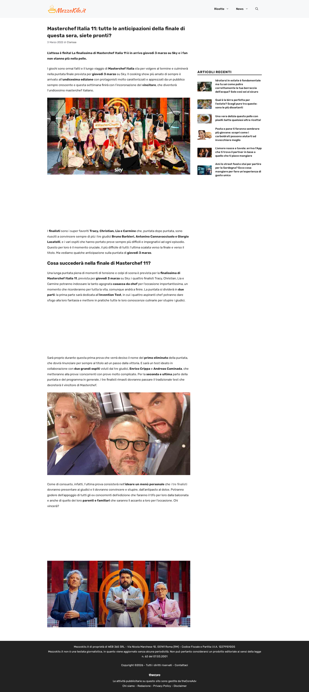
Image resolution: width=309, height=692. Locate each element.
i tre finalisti (178, 484)
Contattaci (181, 665)
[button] (257, 9)
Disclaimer (180, 686)
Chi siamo (128, 686)
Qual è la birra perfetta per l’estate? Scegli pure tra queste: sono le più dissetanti (236, 103)
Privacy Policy (162, 686)
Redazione (144, 686)
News (240, 9)
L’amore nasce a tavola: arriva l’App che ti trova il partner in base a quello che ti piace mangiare (238, 152)
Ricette (219, 9)
